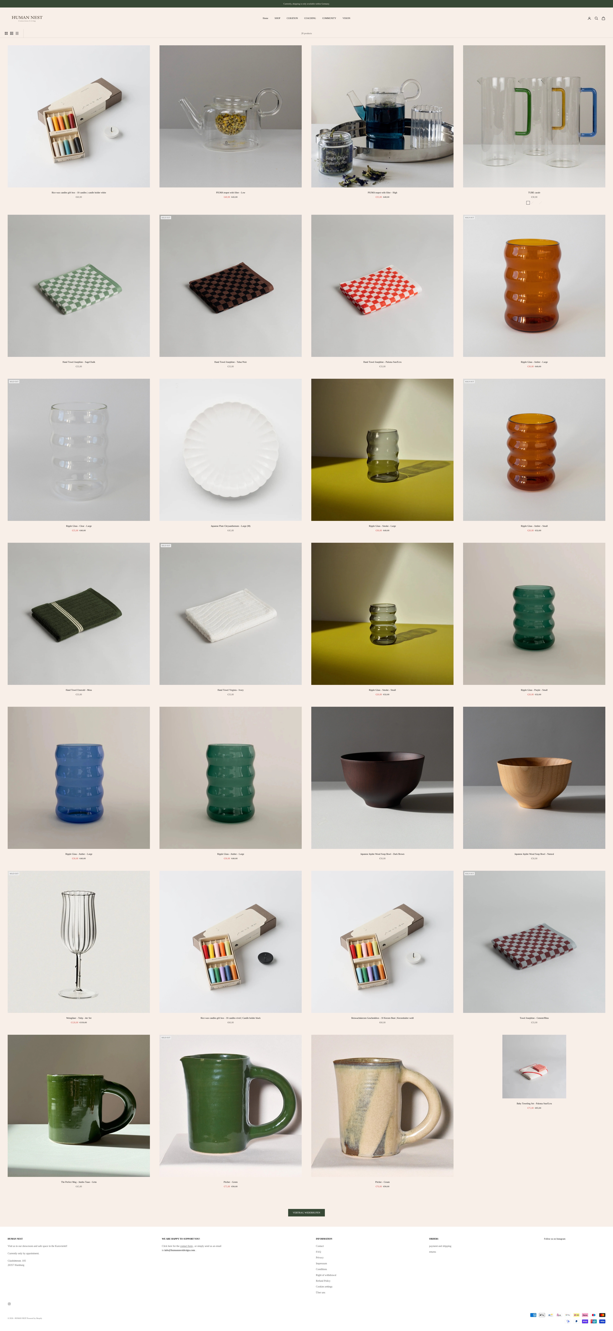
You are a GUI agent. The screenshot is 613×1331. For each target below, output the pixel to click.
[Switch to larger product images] (6, 33)
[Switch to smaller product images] (11, 33)
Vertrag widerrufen (306, 1212)
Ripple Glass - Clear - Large (79, 526)
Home (265, 18)
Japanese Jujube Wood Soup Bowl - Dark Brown (382, 854)
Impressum (321, 1263)
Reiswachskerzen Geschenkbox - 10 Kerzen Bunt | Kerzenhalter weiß (382, 1018)
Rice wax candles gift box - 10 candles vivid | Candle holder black (231, 1018)
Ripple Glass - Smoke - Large (382, 526)
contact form (186, 1246)
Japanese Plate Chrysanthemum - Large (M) (230, 526)
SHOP (277, 18)
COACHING (310, 18)
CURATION (292, 18)
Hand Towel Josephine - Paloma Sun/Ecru (382, 362)
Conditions (321, 1269)
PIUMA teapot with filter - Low (230, 192)
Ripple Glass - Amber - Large (534, 362)
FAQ (318, 1251)
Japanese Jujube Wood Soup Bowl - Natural (534, 854)
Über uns (320, 1292)
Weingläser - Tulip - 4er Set (78, 1018)
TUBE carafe (534, 192)
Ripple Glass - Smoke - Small (382, 690)
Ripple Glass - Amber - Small (534, 526)
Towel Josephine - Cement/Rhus (534, 1018)
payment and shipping (440, 1246)
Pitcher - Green (231, 1182)
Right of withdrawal (326, 1275)
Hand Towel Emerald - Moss (79, 690)
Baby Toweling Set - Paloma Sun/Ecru (534, 1103)
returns (432, 1251)
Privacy (320, 1257)
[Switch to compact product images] (17, 33)
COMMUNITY (329, 18)
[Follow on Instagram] (9, 1303)
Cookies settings (324, 1286)
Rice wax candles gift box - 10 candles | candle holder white (79, 192)
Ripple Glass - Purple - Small (534, 690)
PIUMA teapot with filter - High (382, 192)
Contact (320, 1246)
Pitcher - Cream (382, 1182)
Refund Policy (323, 1280)
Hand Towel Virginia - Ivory (231, 690)
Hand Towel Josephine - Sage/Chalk (79, 362)
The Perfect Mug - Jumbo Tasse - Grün (79, 1182)
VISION (346, 18)
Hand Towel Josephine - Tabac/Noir (230, 362)
